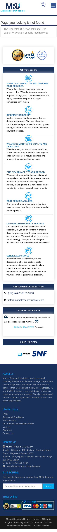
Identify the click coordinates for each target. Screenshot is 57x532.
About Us (7, 430)
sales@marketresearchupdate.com (23, 466)
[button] (8, 325)
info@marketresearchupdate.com (26, 300)
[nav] (53, 5)
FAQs (5, 414)
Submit (48, 486)
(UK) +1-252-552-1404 (17, 463)
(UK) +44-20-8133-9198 (21, 293)
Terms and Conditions (13, 417)
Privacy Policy (9, 420)
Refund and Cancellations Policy (18, 423)
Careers (6, 427)
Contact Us (8, 433)
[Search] (43, 4)
